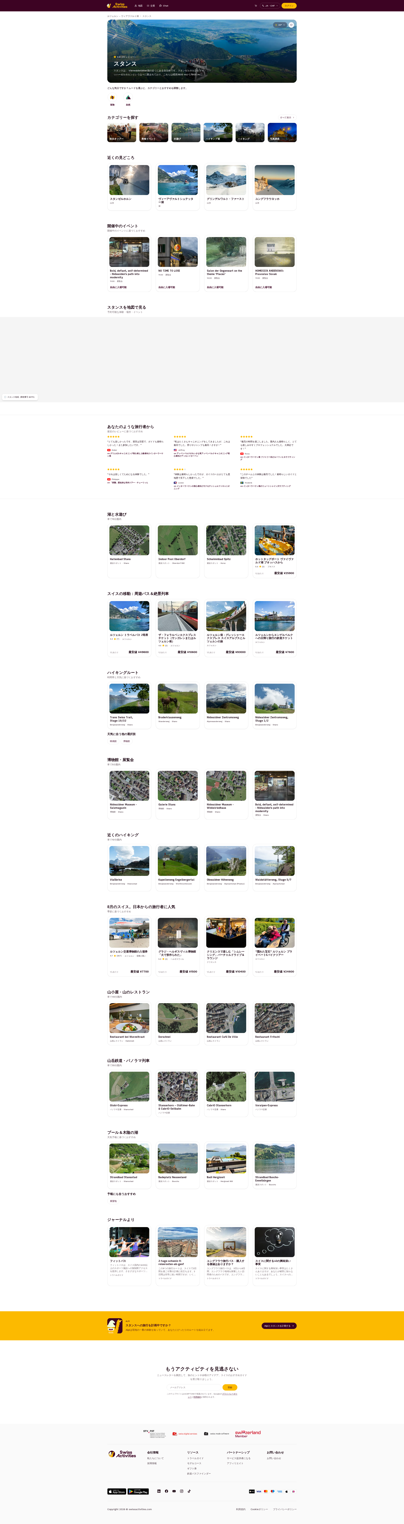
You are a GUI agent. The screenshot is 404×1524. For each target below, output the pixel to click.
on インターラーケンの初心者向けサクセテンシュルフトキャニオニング (202, 487)
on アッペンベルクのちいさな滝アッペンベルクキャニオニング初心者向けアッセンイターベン (202, 454)
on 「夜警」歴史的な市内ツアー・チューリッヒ (127, 482)
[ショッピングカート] (256, 6)
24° (280, 25)
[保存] (291, 25)
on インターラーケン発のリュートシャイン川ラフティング (265, 486)
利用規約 (197, 1397)
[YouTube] (174, 1491)
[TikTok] (189, 1491)
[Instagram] (181, 1491)
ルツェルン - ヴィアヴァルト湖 (123, 16)
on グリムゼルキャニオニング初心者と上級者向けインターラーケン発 (135, 454)
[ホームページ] (118, 6)
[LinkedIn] (158, 1491)
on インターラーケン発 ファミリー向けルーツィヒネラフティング (267, 458)
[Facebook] (166, 1491)
